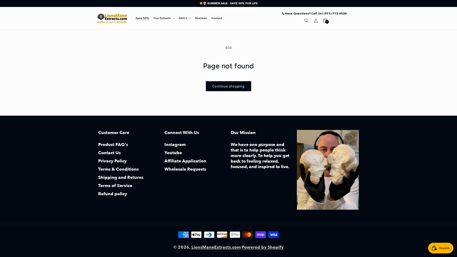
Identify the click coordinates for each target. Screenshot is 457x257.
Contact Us (109, 153)
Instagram (175, 145)
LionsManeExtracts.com (216, 247)
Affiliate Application (185, 161)
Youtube (173, 153)
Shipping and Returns (120, 177)
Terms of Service (115, 186)
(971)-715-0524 (335, 13)
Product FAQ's (113, 145)
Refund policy (112, 194)
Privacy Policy (112, 161)
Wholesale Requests (185, 169)
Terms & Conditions (118, 169)
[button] (164, 18)
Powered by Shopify (263, 247)
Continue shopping (228, 86)
